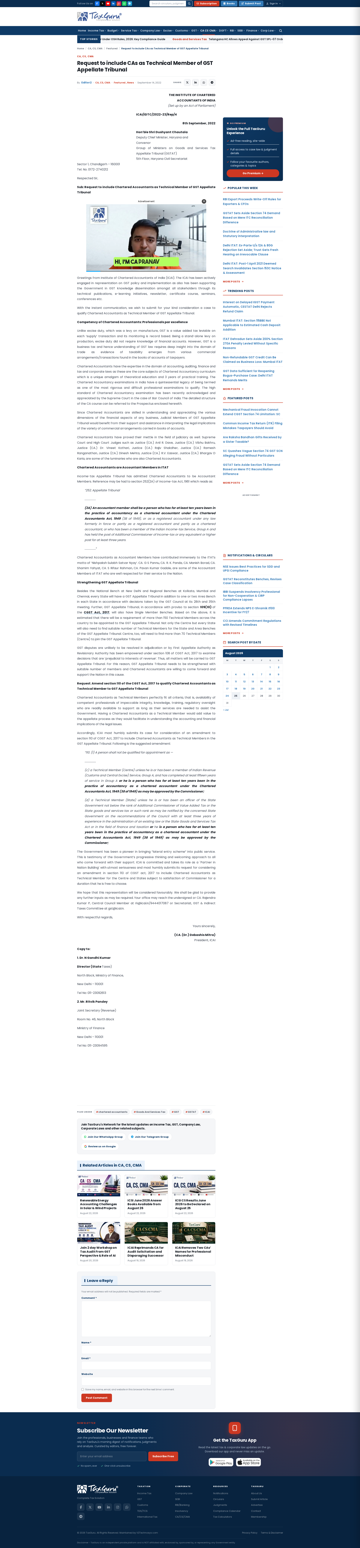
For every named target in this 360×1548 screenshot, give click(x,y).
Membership (259, 1517)
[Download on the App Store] (248, 1462)
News (130, 82)
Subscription (208, 3)
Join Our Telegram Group (152, 1137)
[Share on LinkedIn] (195, 82)
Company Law (150, 30)
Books (231, 3)
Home (82, 30)
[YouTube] (108, 3)
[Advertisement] (105, 130)
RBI (232, 30)
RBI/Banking (182, 1505)
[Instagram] (119, 3)
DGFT (222, 30)
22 (270, 688)
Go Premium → (253, 173)
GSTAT (192, 1112)
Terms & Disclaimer (272, 1532)
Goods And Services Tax (150, 1112)
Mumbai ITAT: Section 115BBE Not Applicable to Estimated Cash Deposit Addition (251, 325)
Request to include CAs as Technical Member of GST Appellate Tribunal (145, 66)
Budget (112, 30)
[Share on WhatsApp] (203, 82)
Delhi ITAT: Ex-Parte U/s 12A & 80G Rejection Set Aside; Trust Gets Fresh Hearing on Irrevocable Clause (250, 250)
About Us (256, 1493)
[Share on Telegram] (212, 82)
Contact (256, 1511)
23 (278, 688)
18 (236, 688)
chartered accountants (112, 1112)
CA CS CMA (208, 30)
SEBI (240, 30)
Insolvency (181, 1511)
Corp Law (267, 30)
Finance (251, 30)
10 (227, 681)
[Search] (189, 3)
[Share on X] (187, 82)
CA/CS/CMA (182, 1517)
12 (244, 681)
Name (86, 1342)
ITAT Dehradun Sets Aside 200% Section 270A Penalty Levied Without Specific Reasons (253, 343)
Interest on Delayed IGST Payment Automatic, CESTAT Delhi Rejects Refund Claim (248, 306)
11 (236, 681)
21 (261, 688)
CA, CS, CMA (95, 48)
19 (244, 688)
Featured (112, 48)
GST (194, 30)
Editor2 (86, 82)
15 (270, 681)
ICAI (207, 1112)
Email (86, 1358)
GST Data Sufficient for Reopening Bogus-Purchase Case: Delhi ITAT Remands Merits (248, 375)
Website (87, 1374)
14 (261, 681)
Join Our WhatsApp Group (105, 1137)
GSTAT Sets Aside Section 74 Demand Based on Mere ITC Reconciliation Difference (251, 217)
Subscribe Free (163, 1456)
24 (227, 696)
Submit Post (253, 3)
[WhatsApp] (124, 3)
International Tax (147, 1517)
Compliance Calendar (227, 1511)
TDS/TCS (142, 1511)
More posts (231, 281)
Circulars (218, 1499)
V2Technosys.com (147, 1532)
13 (253, 681)
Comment (89, 1298)
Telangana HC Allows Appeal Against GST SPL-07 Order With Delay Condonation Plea (170, 39)
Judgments (220, 1505)
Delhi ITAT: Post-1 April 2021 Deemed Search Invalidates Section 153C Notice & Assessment (252, 268)
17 (227, 688)
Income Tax (96, 30)
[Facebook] (97, 3)
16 (278, 681)
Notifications (220, 1493)
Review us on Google (102, 1146)
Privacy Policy (249, 1532)
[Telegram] (130, 3)
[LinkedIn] (113, 3)
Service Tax (129, 30)
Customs (181, 30)
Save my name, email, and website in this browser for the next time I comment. (130, 1389)
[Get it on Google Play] (221, 1462)
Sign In (274, 3)
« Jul (226, 709)
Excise (167, 30)
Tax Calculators (222, 1517)
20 (252, 688)
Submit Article (259, 1499)
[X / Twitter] (102, 3)
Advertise (257, 1505)
